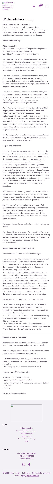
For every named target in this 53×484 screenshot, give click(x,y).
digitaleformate (33, 476)
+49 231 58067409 (26, 456)
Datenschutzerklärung (26, 439)
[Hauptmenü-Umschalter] (47, 6)
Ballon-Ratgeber (26, 428)
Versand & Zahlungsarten (26, 431)
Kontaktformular (26, 459)
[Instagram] (23, 464)
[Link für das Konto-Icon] (34, 5)
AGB (26, 441)
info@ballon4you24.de (26, 453)
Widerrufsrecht (26, 433)
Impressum (26, 436)
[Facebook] (29, 464)
